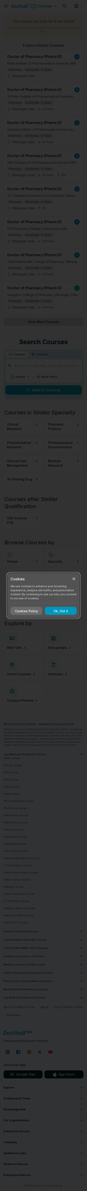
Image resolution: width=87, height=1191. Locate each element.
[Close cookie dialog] (74, 579)
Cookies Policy (26, 611)
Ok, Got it (61, 611)
